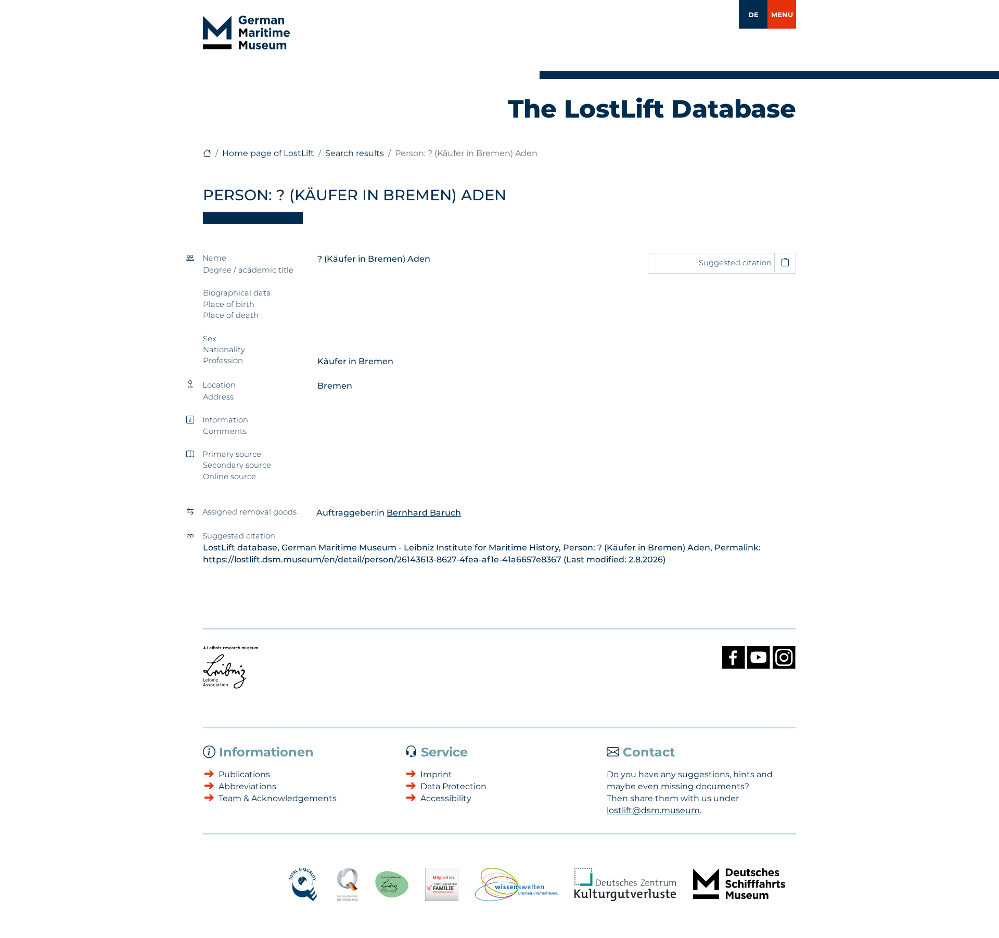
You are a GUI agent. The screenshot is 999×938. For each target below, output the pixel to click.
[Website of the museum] (207, 153)
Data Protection (453, 786)
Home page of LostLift (268, 153)
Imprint (436, 774)
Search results (354, 153)
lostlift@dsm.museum (653, 810)
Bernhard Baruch (424, 513)
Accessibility (445, 798)
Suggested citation (735, 262)
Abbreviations (247, 786)
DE (753, 14)
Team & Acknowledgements (278, 798)
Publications (244, 774)
